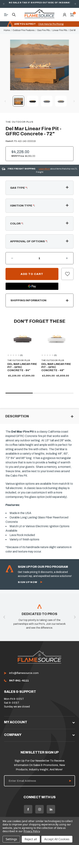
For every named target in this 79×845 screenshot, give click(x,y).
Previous (4, 4)
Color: (16, 223)
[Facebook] (28, 809)
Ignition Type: (22, 205)
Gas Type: (19, 187)
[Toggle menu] (7, 14)
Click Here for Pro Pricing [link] (50, 24)
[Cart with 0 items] (71, 15)
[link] (19, 680)
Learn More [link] (44, 169)
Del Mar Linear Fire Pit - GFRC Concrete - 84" (22, 367)
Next (75, 4)
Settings (11, 839)
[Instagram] (39, 809)
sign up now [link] (27, 582)
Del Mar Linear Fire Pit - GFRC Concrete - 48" (56, 367)
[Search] (14, 15)
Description (17, 416)
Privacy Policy (32, 831)
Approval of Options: (29, 241)
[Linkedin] (51, 809)
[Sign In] (64, 15)
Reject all (31, 839)
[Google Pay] (32, 286)
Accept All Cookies (56, 839)
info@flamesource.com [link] (24, 673)
